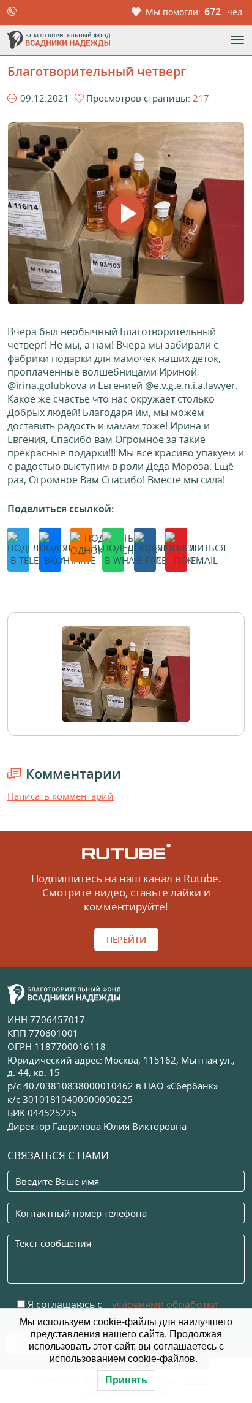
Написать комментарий (60, 796)
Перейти (126, 939)
